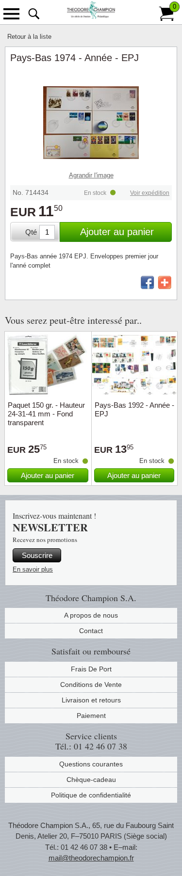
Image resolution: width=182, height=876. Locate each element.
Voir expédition (149, 193)
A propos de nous (91, 615)
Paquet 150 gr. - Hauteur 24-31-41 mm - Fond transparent (46, 414)
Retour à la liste (29, 36)
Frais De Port (91, 669)
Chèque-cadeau (91, 779)
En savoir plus (33, 569)
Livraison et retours (91, 700)
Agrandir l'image (91, 175)
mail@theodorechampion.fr (91, 858)
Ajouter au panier (117, 231)
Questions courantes (91, 764)
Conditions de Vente (91, 684)
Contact (91, 631)
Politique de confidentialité (91, 795)
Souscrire (37, 555)
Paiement (91, 715)
